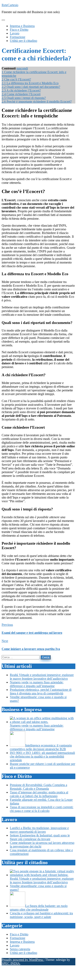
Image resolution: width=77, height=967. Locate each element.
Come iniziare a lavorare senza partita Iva (31, 649)
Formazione (17, 938)
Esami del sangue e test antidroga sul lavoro (32, 632)
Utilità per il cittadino (23, 953)
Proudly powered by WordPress (23, 959)
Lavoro (14, 945)
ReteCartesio (10, 5)
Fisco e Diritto (19, 934)
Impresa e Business (22, 941)
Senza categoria (20, 949)
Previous (7, 624)
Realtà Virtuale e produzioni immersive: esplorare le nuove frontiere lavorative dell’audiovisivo (42, 676)
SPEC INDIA (11, 963)
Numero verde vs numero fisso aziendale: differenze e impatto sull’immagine (36, 684)
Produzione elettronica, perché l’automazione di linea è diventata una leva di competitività (40, 691)
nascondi (22, 68)
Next (5, 641)
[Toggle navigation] (3, 20)
